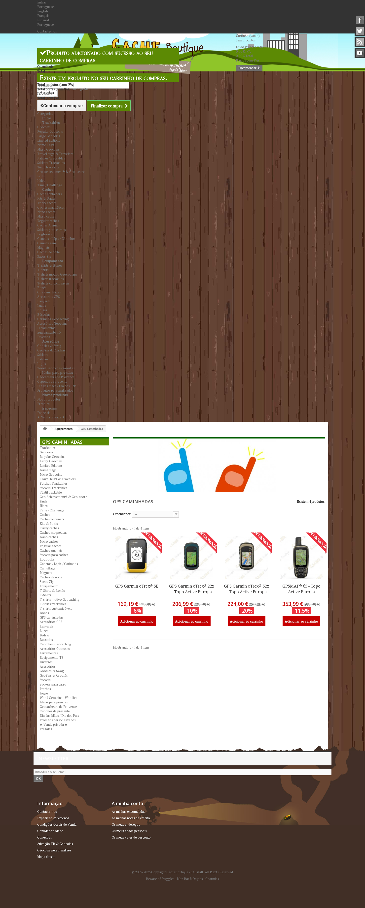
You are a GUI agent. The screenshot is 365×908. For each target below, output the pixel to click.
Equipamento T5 (49, 332)
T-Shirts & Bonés (49, 265)
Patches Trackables (51, 158)
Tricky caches (47, 203)
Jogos (41, 363)
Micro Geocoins (48, 149)
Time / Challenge (52, 510)
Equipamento (52, 260)
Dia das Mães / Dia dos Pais (56, 386)
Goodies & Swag (49, 346)
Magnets (43, 247)
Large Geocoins (48, 136)
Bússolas (43, 314)
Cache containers (49, 194)
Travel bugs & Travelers (55, 154)
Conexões (44, 837)
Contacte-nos (47, 31)
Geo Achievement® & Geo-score (61, 171)
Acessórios (50, 341)
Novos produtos (55, 394)
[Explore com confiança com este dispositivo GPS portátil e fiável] (191, 557)
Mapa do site (46, 856)
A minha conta (127, 803)
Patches (42, 359)
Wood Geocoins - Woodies (58, 697)
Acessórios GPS (48, 296)
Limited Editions (48, 140)
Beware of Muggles (160, 879)
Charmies (212, 879)
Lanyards (44, 301)
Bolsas (42, 310)
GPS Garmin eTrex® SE (136, 586)
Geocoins (44, 127)
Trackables (51, 122)
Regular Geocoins (50, 131)
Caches (47, 189)
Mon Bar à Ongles (190, 879)
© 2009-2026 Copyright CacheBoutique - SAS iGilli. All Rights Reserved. (183, 872)
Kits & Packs (46, 198)
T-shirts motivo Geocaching (57, 274)
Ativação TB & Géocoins (55, 844)
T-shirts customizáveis (53, 283)
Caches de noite (48, 252)
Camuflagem (46, 243)
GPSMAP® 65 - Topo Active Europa (301, 589)
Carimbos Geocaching (53, 319)
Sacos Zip (47, 581)
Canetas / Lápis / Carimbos (56, 238)
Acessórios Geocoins (52, 323)
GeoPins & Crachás (51, 350)
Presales (46, 729)
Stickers (42, 354)
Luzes (41, 305)
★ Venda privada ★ (51, 417)
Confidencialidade (50, 831)
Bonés (41, 287)
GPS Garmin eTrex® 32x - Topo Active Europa (246, 589)
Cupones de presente (52, 381)
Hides (41, 180)
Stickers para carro (53, 684)
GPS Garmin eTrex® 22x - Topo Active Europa (191, 589)
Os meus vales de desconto (131, 837)
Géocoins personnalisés (54, 850)
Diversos (46, 662)
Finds (41, 176)
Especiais (49, 408)
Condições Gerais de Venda (56, 824)
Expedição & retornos (53, 818)
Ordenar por (122, 514)
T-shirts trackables (50, 279)
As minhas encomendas (128, 811)
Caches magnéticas (51, 207)
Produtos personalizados (58, 720)
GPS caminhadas (49, 292)
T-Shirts (43, 270)
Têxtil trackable (48, 167)
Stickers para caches (51, 229)
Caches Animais (48, 225)
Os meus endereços (126, 824)
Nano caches (46, 212)
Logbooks (44, 234)
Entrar (41, 2)
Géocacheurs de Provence (55, 377)
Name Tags (45, 145)
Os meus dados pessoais (129, 831)
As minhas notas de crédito (131, 818)
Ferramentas (46, 328)
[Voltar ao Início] (45, 429)
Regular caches (48, 221)
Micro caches (46, 216)
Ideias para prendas (57, 372)
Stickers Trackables (51, 162)
